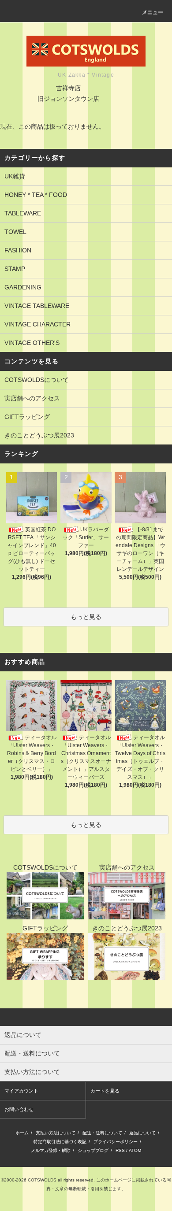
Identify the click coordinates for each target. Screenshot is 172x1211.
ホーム (22, 1132)
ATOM (135, 1150)
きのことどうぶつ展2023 (39, 435)
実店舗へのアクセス (32, 398)
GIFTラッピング (27, 416)
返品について (142, 1132)
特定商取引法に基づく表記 (60, 1141)
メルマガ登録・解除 (51, 1150)
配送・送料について (102, 1132)
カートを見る (105, 1090)
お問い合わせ (19, 1109)
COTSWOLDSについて (36, 379)
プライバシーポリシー (115, 1141)
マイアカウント (21, 1090)
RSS (120, 1150)
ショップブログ (93, 1150)
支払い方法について (55, 1132)
